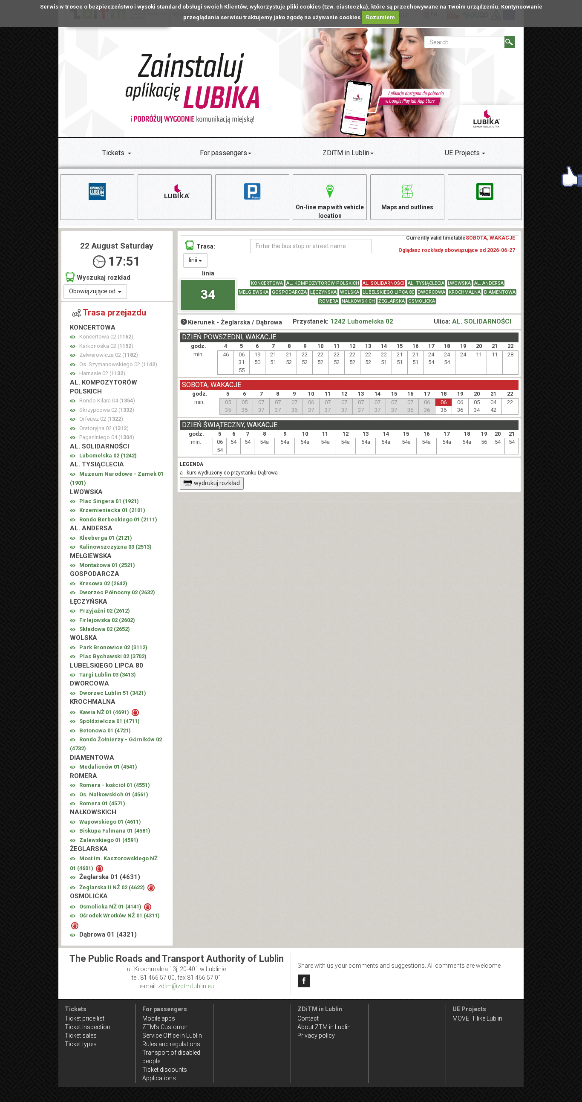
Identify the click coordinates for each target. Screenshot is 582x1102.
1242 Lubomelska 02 (361, 321)
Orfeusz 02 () (101, 419)
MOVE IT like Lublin (477, 1018)
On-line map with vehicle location (330, 211)
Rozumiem (380, 17)
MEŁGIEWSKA (253, 292)
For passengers (223, 153)
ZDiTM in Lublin (346, 153)
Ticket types (81, 1044)
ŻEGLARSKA (391, 301)
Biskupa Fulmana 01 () (114, 830)
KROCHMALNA (465, 292)
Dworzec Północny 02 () (117, 592)
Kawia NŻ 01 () (104, 712)
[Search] (509, 42)
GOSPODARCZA (289, 292)
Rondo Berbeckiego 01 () (118, 519)
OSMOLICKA (421, 301)
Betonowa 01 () (105, 730)
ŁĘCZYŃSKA (323, 292)
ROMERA (328, 301)
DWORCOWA (431, 292)
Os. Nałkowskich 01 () (113, 794)
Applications (159, 1078)
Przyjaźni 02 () (104, 610)
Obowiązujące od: (93, 291)
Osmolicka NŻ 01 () (111, 906)
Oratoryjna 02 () (104, 428)
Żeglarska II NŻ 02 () (112, 887)
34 (208, 294)
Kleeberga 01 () (105, 538)
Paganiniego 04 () (106, 437)
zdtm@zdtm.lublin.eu (186, 986)
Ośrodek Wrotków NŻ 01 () (119, 915)
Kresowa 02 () (103, 583)
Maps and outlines (407, 207)
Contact (308, 1018)
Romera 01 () (102, 803)
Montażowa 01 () (107, 565)
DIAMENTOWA (500, 292)
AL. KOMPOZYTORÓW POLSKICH (322, 283)
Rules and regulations (171, 1044)
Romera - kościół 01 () (114, 785)
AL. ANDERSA (489, 283)
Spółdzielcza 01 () (109, 721)
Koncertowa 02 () (106, 336)
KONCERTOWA (267, 283)
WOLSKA (349, 292)
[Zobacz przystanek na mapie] (72, 337)
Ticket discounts (164, 1069)
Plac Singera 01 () (109, 501)
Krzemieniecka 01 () (112, 510)
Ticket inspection (87, 1027)
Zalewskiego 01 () (108, 840)
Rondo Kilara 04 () (107, 400)
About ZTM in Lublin (324, 1027)
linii (194, 260)
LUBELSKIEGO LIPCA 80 (388, 292)
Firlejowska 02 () (107, 620)
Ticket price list (84, 1018)
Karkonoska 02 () (106, 346)
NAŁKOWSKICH (358, 301)
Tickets (113, 153)
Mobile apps (158, 1018)
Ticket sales (81, 1035)
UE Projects (462, 153)
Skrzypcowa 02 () (106, 410)
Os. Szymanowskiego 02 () (118, 364)
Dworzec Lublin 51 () (112, 693)
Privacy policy (316, 1035)
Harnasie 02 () (102, 373)
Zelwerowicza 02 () (108, 355)
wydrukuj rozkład (217, 483)
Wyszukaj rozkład (103, 277)
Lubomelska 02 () (108, 455)
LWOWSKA (459, 283)
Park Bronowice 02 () (113, 647)
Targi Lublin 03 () (107, 674)
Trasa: (205, 246)
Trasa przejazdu (114, 312)
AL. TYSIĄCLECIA (426, 283)
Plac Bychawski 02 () (113, 656)
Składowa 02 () (104, 629)
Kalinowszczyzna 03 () (115, 547)
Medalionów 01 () (108, 767)
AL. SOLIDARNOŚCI (383, 283)
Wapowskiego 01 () (110, 822)
